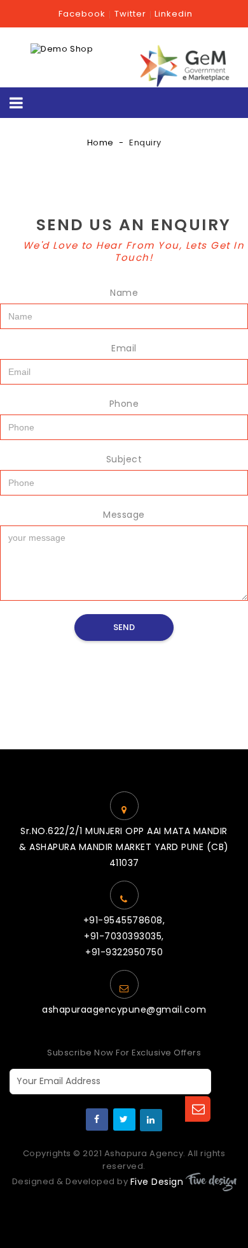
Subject (124, 459)
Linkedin (174, 14)
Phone (124, 403)
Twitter (130, 14)
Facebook (82, 14)
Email (124, 348)
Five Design (157, 1181)
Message (124, 514)
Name (124, 292)
